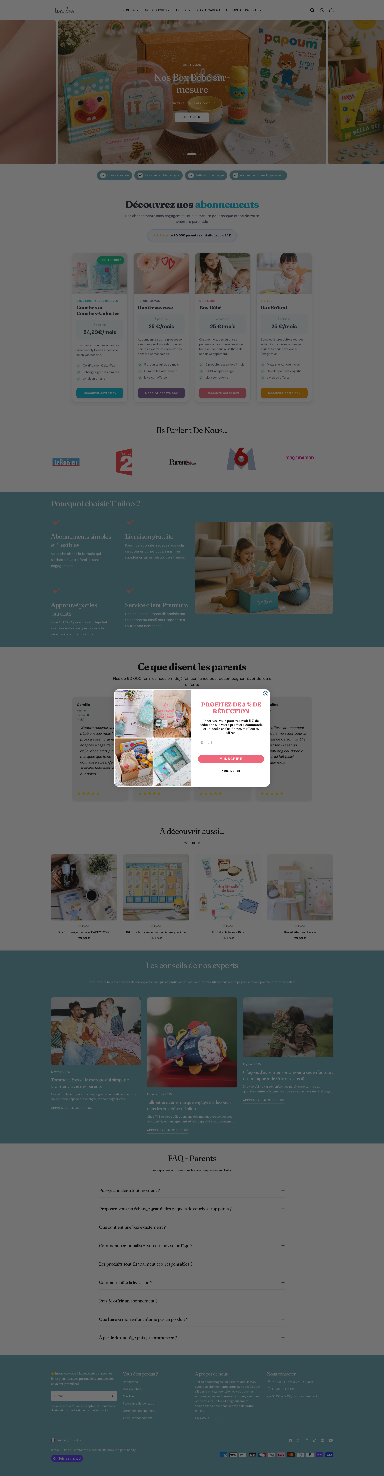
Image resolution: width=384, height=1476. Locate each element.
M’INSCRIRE (231, 759)
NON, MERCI (231, 771)
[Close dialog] (265, 693)
